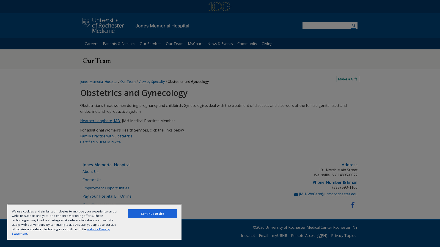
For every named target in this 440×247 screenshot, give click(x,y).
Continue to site (152, 214)
